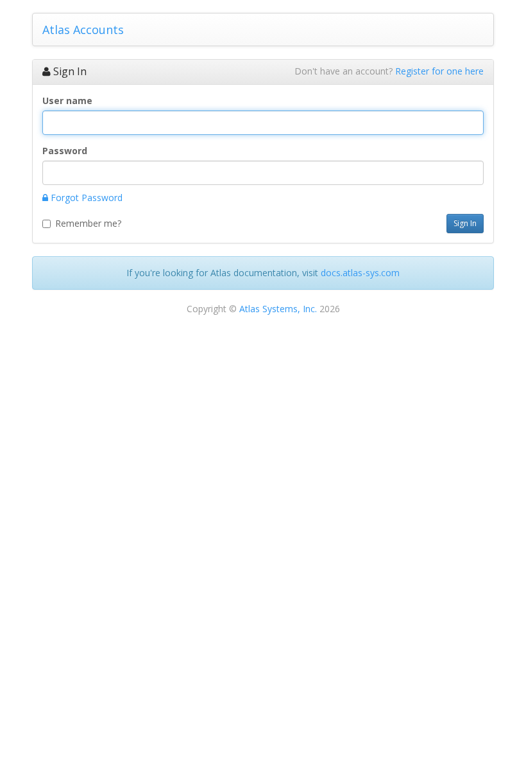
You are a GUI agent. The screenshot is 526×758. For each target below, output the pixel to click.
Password (64, 151)
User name (67, 100)
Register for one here (439, 71)
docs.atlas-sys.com (360, 273)
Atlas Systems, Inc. (278, 309)
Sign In (465, 223)
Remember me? (88, 223)
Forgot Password (85, 197)
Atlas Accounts (83, 29)
